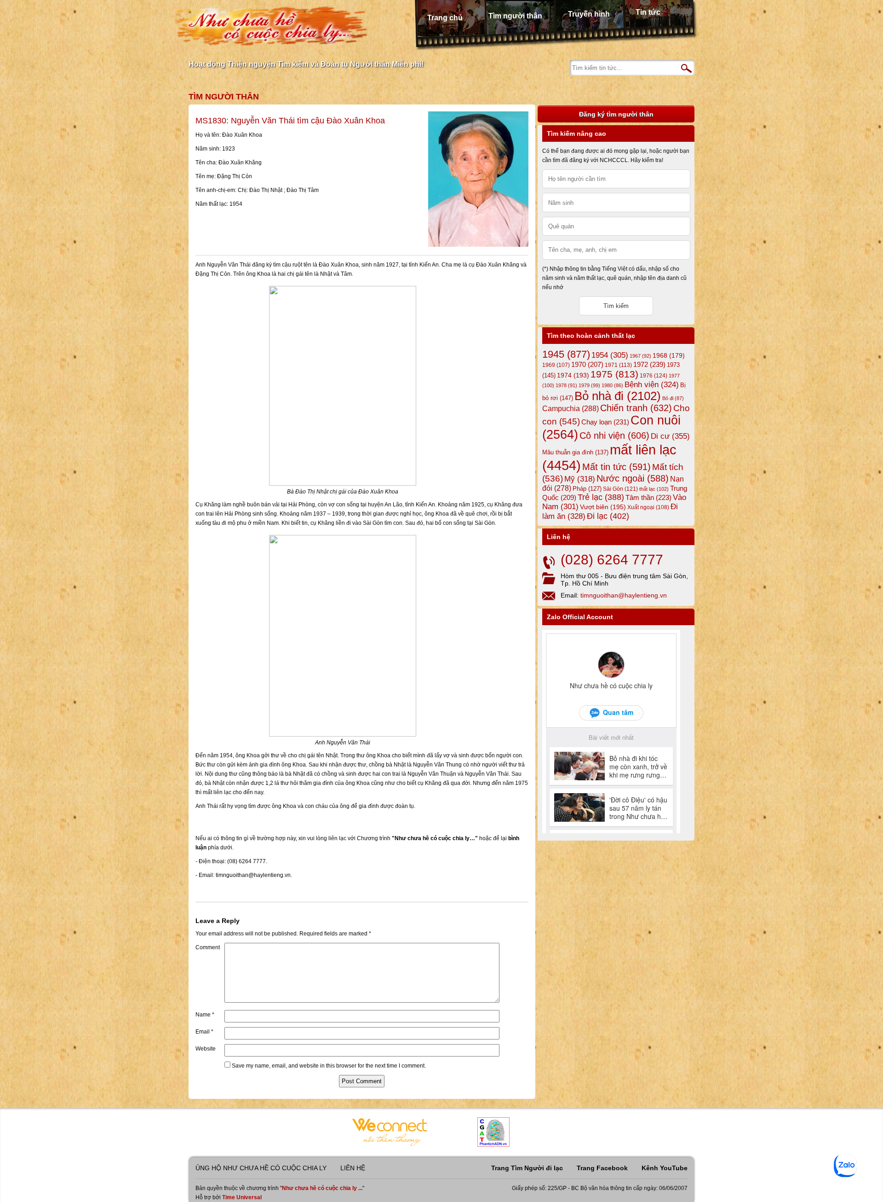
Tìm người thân (515, 16)
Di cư (670, 436)
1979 (589, 385)
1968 (669, 355)
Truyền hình (589, 14)
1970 (587, 364)
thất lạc (654, 489)
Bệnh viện (652, 384)
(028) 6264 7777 (612, 559)
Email (204, 1031)
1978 (566, 385)
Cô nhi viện (614, 435)
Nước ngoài (632, 478)
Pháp (587, 489)
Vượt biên (603, 507)
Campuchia (570, 408)
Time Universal (242, 1197)
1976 (653, 375)
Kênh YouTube (665, 1168)
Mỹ (579, 479)
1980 (612, 385)
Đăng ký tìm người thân (616, 114)
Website (205, 1048)
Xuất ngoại (648, 507)
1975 (614, 374)
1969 (556, 365)
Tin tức (648, 12)
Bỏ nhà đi (617, 395)
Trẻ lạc (601, 497)
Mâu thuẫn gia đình (575, 452)
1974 (573, 375)
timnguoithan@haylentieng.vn (623, 595)
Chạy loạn (605, 422)
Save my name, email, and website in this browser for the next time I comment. (329, 1066)
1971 (618, 365)
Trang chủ (445, 18)
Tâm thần (648, 497)
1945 (566, 354)
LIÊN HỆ (352, 1168)
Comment (207, 947)
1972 (649, 364)
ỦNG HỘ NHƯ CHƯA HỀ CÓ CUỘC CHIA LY (261, 1168)
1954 (609, 355)
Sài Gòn (620, 489)
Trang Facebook (602, 1168)
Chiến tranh (636, 408)
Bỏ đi (673, 398)
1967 (640, 356)
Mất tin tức (616, 467)
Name (204, 1014)
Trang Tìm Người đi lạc (527, 1168)
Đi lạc (608, 516)
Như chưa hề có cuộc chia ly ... (322, 1188)
